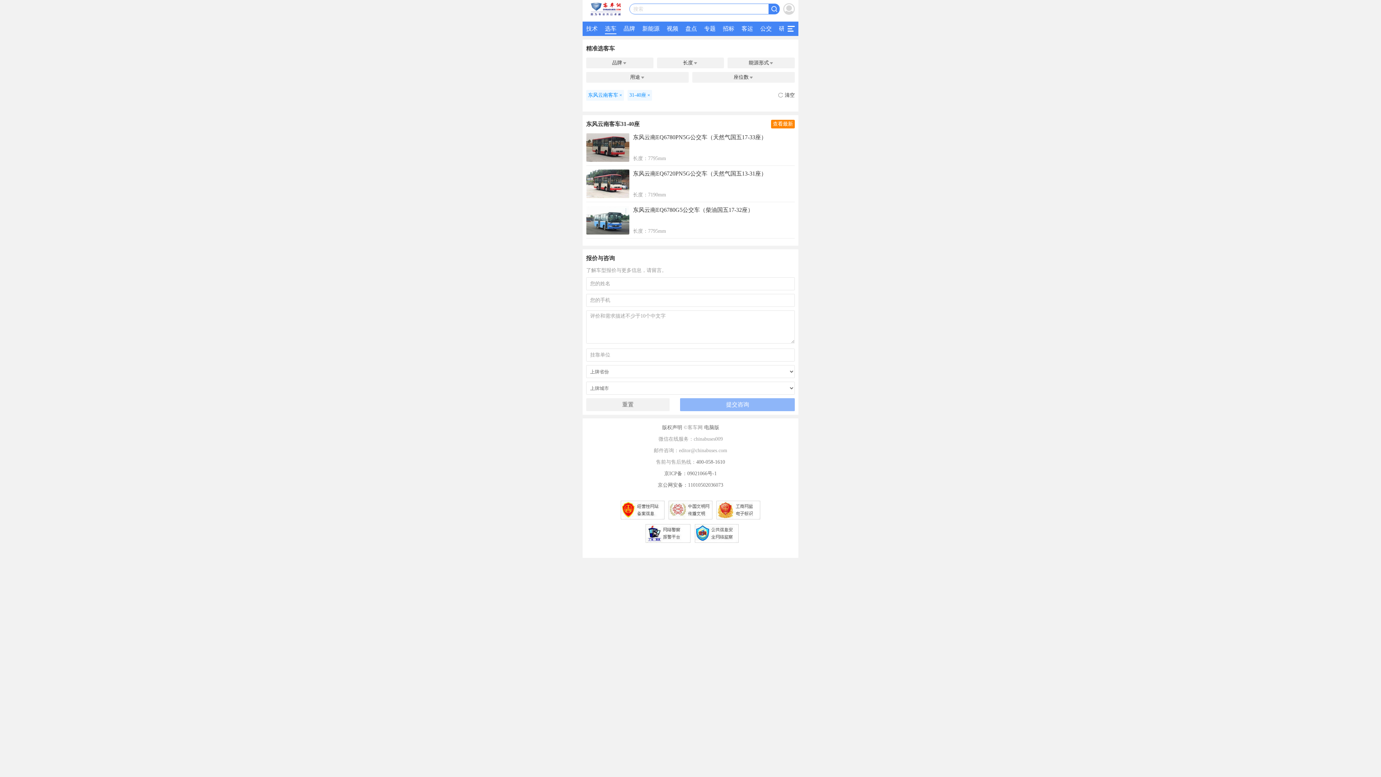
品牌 (629, 29)
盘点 (691, 29)
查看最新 (783, 124)
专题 (710, 29)
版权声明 (672, 427)
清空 (790, 95)
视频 (672, 29)
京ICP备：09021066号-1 (690, 473)
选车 (610, 29)
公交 (766, 29)
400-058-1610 (710, 462)
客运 (747, 29)
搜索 (638, 9)
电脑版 (711, 427)
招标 (728, 29)
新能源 (651, 29)
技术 (592, 29)
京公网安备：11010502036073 (690, 485)
